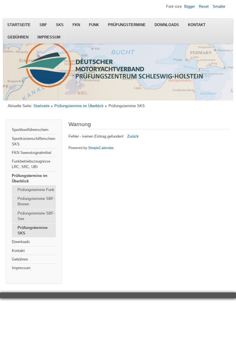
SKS (60, 25)
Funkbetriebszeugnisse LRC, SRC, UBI (31, 164)
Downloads (167, 25)
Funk (94, 25)
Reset (204, 6)
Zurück (133, 136)
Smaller (219, 6)
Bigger (189, 6)
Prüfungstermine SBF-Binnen (36, 201)
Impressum (48, 37)
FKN (76, 25)
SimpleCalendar (101, 148)
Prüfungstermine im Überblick (79, 106)
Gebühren (17, 37)
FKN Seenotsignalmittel (31, 153)
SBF (43, 25)
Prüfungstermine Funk (36, 190)
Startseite (19, 25)
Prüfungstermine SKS (32, 230)
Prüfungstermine (127, 25)
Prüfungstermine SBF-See (36, 216)
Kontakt (196, 25)
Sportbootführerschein (30, 130)
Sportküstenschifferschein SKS (33, 141)
